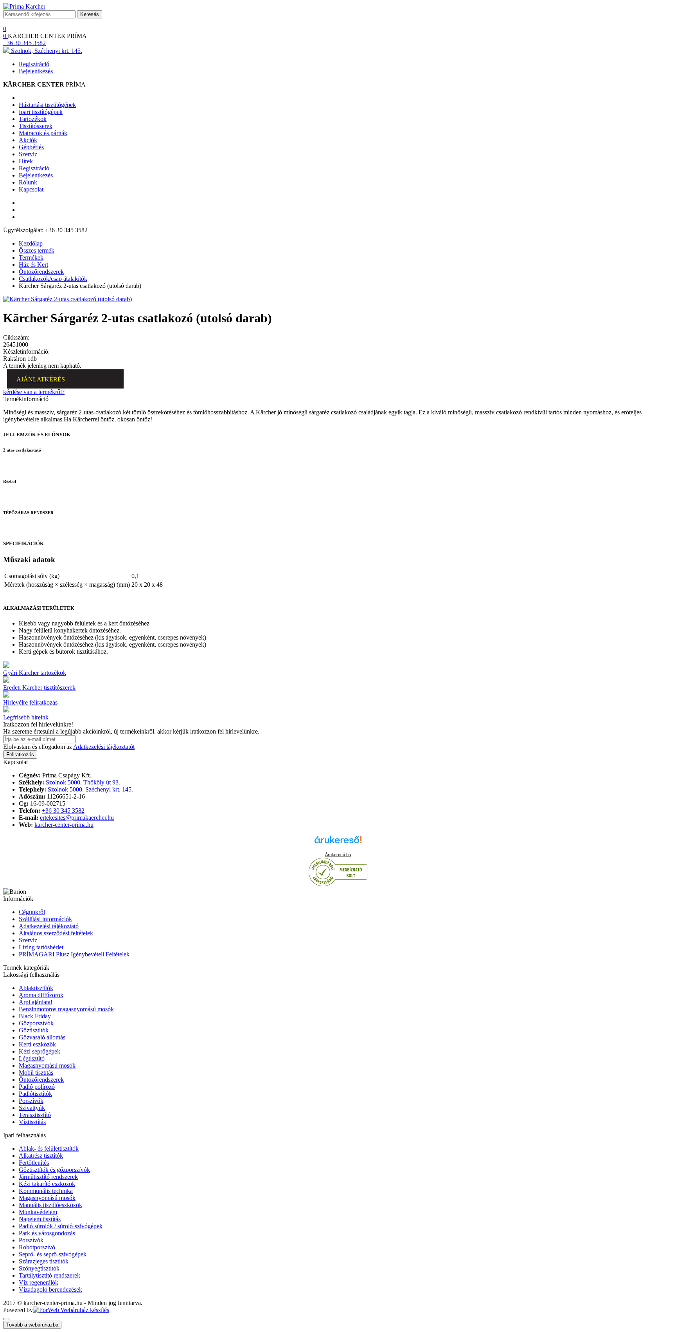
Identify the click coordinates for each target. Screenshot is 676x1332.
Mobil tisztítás (36, 1072)
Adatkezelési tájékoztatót (104, 746)
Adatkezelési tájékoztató (49, 926)
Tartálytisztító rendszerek (49, 1275)
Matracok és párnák (43, 133)
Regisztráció (34, 64)
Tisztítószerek (35, 126)
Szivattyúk (32, 1107)
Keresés (89, 14)
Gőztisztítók (34, 1030)
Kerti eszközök (37, 1044)
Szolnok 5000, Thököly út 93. (83, 782)
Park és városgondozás (47, 1233)
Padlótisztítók (35, 1093)
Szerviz (28, 154)
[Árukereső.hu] (338, 843)
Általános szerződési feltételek (56, 933)
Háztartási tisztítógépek (47, 104)
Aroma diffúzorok (41, 995)
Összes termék (36, 250)
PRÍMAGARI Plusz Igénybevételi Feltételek (74, 954)
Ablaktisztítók (36, 988)
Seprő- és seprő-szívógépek (52, 1254)
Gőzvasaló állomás (42, 1037)
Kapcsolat (31, 189)
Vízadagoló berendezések (50, 1289)
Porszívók (31, 1100)
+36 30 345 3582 (24, 43)
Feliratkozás (20, 754)
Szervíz (28, 940)
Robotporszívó (37, 1247)
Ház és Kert (33, 264)
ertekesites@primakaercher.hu (77, 817)
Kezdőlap (31, 243)
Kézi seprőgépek (39, 1051)
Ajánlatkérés (40, 379)
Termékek (31, 257)
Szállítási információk (45, 919)
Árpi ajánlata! (35, 1002)
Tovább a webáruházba (32, 1325)
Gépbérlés (31, 147)
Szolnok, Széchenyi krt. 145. (45, 50)
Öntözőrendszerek (41, 271)
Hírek (26, 161)
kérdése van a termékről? (34, 392)
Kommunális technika (46, 1190)
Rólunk (28, 182)
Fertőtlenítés (34, 1162)
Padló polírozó (37, 1086)
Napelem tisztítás (40, 1219)
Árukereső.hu (338, 854)
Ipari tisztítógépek (41, 111)
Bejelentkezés (36, 71)
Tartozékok (33, 119)
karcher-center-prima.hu (63, 824)
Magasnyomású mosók (47, 1065)
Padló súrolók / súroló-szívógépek (60, 1226)
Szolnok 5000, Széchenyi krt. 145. (90, 789)
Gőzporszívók (36, 1023)
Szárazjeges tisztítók (43, 1261)
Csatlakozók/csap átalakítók (53, 278)
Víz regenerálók (38, 1282)
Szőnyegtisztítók (39, 1268)
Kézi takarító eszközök (47, 1183)
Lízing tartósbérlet (41, 947)
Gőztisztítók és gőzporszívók (54, 1169)
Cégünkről (32, 912)
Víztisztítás (32, 1122)
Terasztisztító (35, 1115)
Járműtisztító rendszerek (48, 1176)
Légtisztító (32, 1058)
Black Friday (35, 1016)
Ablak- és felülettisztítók (49, 1148)
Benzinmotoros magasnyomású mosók (66, 1009)
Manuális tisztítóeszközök (50, 1205)
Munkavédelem (38, 1212)
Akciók (28, 140)
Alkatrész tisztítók (41, 1155)
